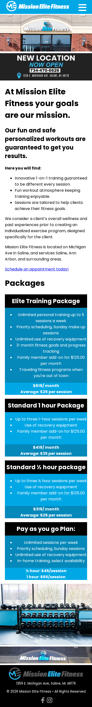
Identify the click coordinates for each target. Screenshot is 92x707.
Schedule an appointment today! (37, 269)
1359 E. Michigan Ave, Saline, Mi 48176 (46, 683)
